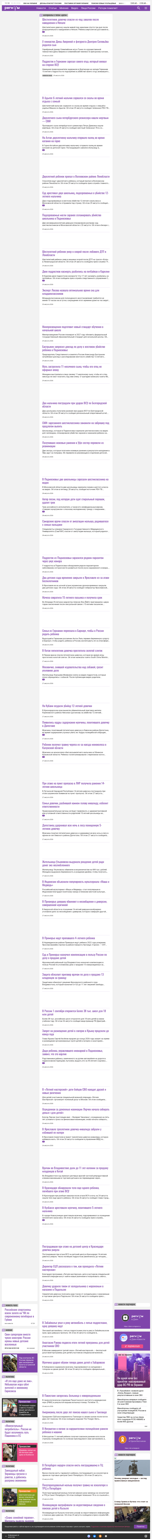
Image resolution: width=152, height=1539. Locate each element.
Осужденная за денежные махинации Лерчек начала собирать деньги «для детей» (75, 1111)
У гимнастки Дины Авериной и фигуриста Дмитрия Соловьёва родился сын (75, 43)
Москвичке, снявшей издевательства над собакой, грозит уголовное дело (72, 668)
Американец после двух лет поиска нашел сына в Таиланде (74, 1412)
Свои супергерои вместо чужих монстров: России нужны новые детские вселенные (18, 1339)
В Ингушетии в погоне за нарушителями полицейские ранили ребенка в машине (75, 1430)
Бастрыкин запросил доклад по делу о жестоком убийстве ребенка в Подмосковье (73, 348)
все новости (9, 1323)
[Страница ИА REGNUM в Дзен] (105, 1536)
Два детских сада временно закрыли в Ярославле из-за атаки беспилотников (75, 579)
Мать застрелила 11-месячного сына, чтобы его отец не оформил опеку (72, 368)
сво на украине (125, 1354)
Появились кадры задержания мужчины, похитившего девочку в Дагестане (75, 724)
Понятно (140, 1526)
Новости (41, 8)
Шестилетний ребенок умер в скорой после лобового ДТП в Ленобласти (74, 253)
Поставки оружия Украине (76, 3)
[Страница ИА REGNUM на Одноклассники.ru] (100, 1536)
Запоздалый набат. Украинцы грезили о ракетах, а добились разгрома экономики (16, 1475)
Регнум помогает (108, 8)
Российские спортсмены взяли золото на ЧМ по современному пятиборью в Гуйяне (19, 1314)
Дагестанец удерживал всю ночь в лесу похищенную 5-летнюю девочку (72, 827)
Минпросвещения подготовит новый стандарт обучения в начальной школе (72, 328)
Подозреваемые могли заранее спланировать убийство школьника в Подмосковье (71, 216)
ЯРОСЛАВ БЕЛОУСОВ (12, 1348)
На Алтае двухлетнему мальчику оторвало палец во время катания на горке (73, 139)
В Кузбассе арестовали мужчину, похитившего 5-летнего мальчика (72, 1209)
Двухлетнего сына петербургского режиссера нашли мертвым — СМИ (75, 119)
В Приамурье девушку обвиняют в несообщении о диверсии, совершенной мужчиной (74, 903)
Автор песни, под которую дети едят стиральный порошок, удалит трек (73, 500)
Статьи (53, 8)
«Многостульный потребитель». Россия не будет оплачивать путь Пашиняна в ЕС (18, 1430)
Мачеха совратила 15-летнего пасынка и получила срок (72, 597)
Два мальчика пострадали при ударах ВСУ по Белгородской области (74, 404)
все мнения (31, 1348)
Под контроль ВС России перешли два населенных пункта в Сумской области (27, 1362)
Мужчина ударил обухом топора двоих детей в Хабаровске (73, 1362)
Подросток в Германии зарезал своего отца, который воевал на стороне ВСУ (74, 63)
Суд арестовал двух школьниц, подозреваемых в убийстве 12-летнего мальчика (75, 194)
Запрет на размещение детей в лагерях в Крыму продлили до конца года (75, 1032)
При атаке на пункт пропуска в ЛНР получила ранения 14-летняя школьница (73, 785)
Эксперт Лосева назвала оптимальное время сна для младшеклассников (70, 292)
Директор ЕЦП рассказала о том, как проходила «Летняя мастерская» (72, 1268)
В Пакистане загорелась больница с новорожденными (71, 1395)
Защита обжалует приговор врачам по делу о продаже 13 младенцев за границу (73, 976)
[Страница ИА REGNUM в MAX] (88, 1536)
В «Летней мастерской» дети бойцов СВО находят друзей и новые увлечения (74, 1091)
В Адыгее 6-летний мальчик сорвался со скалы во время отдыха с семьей (73, 99)
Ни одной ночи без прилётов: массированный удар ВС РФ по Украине (131, 1381)
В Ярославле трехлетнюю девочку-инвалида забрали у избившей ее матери (71, 1130)
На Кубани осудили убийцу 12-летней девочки (67, 706)
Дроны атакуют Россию (51, 3)
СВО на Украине (30, 3)
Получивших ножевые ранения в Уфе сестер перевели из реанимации (73, 444)
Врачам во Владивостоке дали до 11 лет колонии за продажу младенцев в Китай (75, 1169)
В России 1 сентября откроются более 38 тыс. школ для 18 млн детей (74, 1012)
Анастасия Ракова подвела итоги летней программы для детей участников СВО (75, 1344)
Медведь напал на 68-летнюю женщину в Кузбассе (27, 1452)
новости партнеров (126, 1304)
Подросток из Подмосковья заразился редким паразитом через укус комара (73, 559)
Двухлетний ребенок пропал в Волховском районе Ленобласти (76, 176)
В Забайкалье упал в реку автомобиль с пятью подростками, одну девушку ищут (74, 1324)
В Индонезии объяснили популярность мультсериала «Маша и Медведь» (75, 883)
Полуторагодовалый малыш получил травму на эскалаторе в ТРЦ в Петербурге (75, 1486)
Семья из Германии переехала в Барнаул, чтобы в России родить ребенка (73, 632)
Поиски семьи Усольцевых (103, 3)
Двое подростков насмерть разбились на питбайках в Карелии (75, 271)
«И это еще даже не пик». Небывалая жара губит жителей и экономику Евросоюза (19, 1385)
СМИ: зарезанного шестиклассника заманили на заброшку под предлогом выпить (75, 424)
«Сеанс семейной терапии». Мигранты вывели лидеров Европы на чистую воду (20, 1521)
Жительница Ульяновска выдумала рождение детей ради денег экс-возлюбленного (73, 863)
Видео (74, 8)
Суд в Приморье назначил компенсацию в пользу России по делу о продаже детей (74, 956)
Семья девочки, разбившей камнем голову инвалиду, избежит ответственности (75, 804)
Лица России (88, 8)
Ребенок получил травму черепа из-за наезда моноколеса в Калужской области (74, 746)
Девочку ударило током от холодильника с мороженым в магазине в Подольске (72, 1287)
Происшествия (24, 1401)
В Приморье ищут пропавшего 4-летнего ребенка (68, 938)
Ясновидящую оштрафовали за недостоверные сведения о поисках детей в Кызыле (73, 1506)
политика (10, 1376)
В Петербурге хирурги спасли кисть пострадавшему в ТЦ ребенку (72, 1466)
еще (146, 1426)
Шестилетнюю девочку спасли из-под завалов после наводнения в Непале (27, 1499)
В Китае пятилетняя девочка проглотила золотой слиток (72, 650)
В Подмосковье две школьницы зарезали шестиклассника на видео (75, 481)
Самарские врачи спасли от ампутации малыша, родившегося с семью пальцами (75, 523)
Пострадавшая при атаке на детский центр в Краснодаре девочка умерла (72, 1248)
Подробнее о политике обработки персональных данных (110, 1526)
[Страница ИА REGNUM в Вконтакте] (94, 1536)
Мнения (63, 8)
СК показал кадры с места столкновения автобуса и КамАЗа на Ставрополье (27, 1410)
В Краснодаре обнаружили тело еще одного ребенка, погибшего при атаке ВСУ (70, 1189)
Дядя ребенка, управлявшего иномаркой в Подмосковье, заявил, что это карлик (72, 1052)
